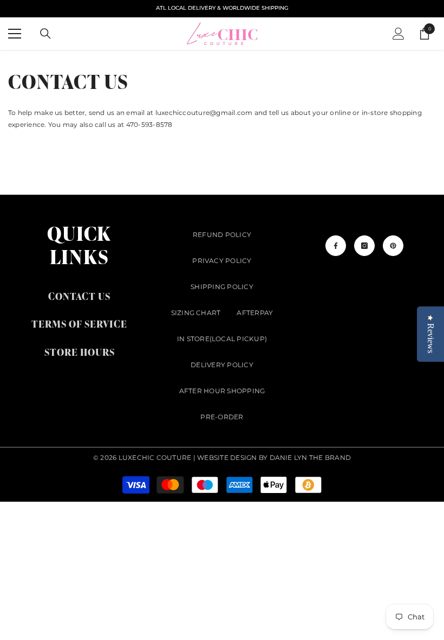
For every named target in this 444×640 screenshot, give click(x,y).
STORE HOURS (79, 352)
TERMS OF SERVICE (79, 323)
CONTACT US (79, 296)
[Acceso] (398, 34)
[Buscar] (45, 33)
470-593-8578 (149, 124)
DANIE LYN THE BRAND (310, 457)
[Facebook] (335, 245)
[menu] (14, 33)
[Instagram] (364, 245)
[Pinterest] (393, 245)
